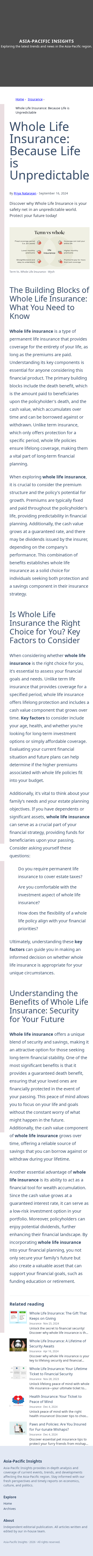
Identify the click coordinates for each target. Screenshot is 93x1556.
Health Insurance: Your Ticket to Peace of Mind (55, 1399)
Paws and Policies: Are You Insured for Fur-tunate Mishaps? (57, 1427)
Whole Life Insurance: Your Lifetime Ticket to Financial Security (58, 1371)
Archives (9, 1509)
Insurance (35, 99)
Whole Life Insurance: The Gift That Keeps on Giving (58, 1316)
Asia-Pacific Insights (46, 41)
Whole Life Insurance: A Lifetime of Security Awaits (57, 1344)
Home (20, 99)
